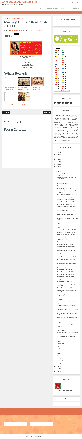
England (72, 118)
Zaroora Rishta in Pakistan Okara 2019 (66, 199)
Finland (69, 119)
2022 (57, 161)
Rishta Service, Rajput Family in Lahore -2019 (67, 237)
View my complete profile (62, 393)
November (59, 175)
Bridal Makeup (62, 115)
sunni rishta (68, 139)
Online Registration (52, 8)
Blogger (69, 399)
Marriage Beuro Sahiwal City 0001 (65, 279)
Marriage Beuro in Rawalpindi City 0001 (66, 274)
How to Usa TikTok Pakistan (63, 121)
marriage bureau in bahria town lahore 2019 (67, 202)
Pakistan (21, 18)
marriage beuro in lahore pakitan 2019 (66, 204)
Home (41, 8)
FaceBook (77, 2)
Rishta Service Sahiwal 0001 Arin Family (66, 234)
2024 (57, 157)
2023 (57, 159)
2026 (57, 152)
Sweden (69, 129)
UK (72, 129)
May (58, 353)
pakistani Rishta (74, 134)
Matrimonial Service (60, 127)
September (60, 343)
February (59, 360)
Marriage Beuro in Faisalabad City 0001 (66, 276)
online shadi (57, 134)
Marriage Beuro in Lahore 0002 (64, 188)
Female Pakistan (62, 119)
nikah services (74, 133)
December (59, 173)
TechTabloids (59, 436)
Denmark (69, 116)
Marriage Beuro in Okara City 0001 (65, 281)
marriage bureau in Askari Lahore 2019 (66, 257)
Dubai (68, 118)
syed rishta (75, 139)
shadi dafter (72, 137)
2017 (57, 366)
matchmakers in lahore (71, 132)
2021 (57, 164)
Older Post (47, 112)
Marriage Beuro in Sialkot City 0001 (65, 271)
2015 (57, 371)
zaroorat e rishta (66, 140)
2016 (57, 369)
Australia (56, 115)
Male (73, 122)
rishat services (70, 136)
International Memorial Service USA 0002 (66, 230)
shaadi (67, 137)
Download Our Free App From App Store (66, 117)
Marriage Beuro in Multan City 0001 (65, 269)
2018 (57, 171)
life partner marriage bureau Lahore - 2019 (67, 242)
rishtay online (62, 137)
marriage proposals (64, 130)
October (59, 341)
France (73, 119)
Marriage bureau (64, 125)
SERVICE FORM (65, 8)
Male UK (70, 124)
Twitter (68, 2)
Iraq (66, 122)
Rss (73, 2)
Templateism (52, 436)
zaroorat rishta (58, 140)
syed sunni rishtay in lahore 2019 (65, 267)
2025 (57, 154)
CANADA (68, 115)
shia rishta (61, 139)
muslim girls (68, 133)
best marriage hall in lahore (63, 183)
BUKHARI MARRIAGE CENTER (19, 2)
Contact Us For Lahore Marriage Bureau (66, 116)
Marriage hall (74, 125)
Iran (64, 122)
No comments (39, 30)
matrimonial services (59, 133)
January (59, 363)
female (15, 18)
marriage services (74, 130)
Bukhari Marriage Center (17, 30)
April (58, 355)
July (58, 348)
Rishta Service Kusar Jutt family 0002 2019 (67, 197)
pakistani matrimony (59, 136)
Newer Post (6, 112)
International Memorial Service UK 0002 (66, 232)
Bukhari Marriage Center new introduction (67, 194)
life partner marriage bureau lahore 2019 (67, 186)
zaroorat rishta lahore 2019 (63, 239)
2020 (57, 166)
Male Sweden (63, 124)
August (59, 346)
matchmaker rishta (59, 132)
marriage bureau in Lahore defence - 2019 (67, 244)
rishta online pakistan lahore (64, 181)
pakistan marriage (65, 134)
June (58, 351)
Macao (69, 122)
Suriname (64, 129)
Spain (59, 129)
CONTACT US (75, 8)
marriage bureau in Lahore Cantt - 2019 (66, 250)
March (58, 358)
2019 (57, 169)
